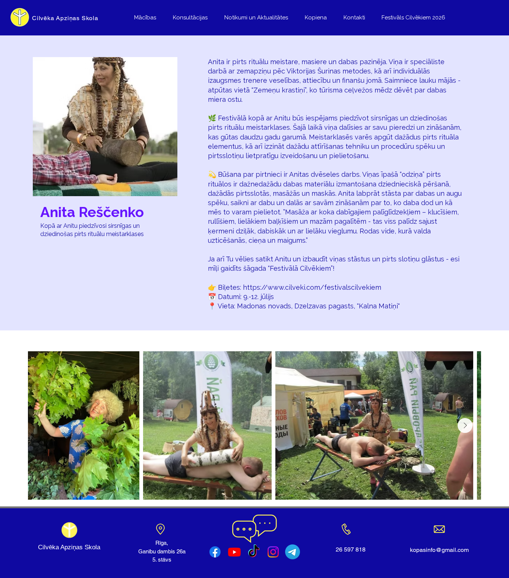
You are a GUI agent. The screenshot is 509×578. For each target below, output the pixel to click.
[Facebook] (215, 551)
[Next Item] (465, 425)
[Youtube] (234, 551)
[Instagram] (273, 551)
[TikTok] (253, 551)
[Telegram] (292, 551)
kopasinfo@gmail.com (439, 549)
